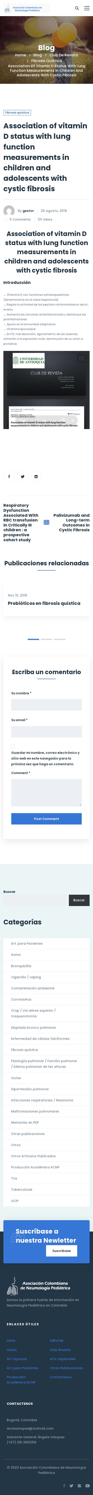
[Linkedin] (36, 476)
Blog (38, 55)
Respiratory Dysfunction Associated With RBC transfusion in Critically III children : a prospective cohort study (20, 522)
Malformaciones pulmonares (35, 1111)
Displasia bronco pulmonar (33, 1027)
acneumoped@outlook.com (30, 1428)
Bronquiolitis (21, 966)
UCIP (15, 1201)
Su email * (19, 720)
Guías (16, 1078)
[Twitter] (22, 476)
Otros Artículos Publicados (33, 1156)
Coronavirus (21, 999)
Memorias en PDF (25, 1122)
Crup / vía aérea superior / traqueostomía (33, 1013)
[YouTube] (87, 1486)
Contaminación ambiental (32, 988)
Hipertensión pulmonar (30, 1089)
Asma (16, 954)
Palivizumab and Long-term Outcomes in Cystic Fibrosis (71, 522)
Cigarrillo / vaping (26, 977)
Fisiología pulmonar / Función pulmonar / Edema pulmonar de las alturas (44, 1064)
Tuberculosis (21, 1189)
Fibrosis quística (46, 60)
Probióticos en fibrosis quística (44, 603)
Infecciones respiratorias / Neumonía (42, 1100)
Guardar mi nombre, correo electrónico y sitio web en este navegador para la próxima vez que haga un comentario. (45, 758)
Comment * (20, 773)
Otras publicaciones (28, 1134)
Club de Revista (63, 55)
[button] (33, 639)
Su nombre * (21, 693)
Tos (14, 1178)
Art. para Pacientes (27, 943)
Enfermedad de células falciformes (40, 1038)
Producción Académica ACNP (35, 1167)
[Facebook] (9, 476)
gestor (28, 211)
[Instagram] (79, 1486)
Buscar (9, 891)
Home (20, 55)
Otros (16, 1145)
